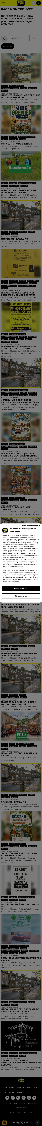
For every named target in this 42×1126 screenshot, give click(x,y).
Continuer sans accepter (30, 525)
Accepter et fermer (21, 589)
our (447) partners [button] (13, 535)
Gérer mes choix (21, 596)
